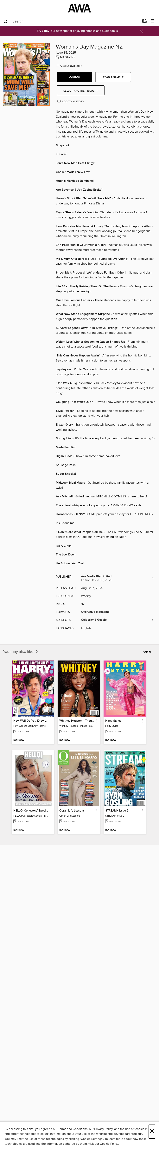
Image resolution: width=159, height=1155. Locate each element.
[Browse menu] (152, 21)
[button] (74, 77)
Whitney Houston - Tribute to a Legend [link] (77, 721)
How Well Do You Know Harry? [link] (31, 721)
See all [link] (148, 652)
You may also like (19, 651)
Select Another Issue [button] (79, 91)
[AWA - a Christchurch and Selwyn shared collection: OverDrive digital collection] (79, 8)
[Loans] (144, 21)
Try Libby (43, 31)
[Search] (5, 21)
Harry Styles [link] (113, 721)
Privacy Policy (103, 1129)
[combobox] (71, 21)
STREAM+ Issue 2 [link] (116, 811)
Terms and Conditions (72, 1129)
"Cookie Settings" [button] (91, 1139)
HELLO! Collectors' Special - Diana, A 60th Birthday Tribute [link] (31, 811)
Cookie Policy (109, 1144)
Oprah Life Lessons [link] (72, 811)
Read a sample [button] (113, 77)
